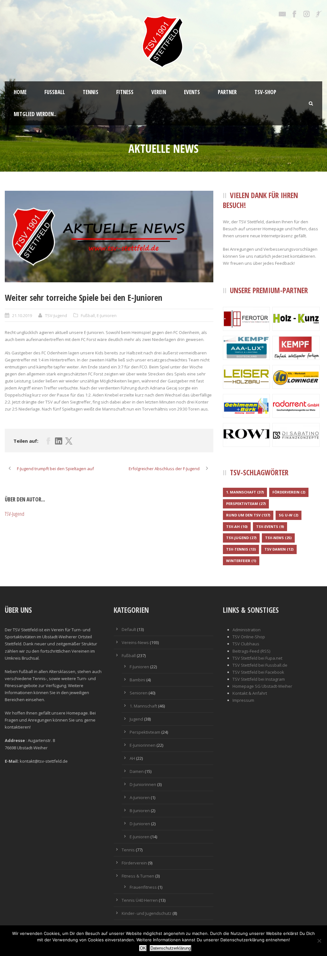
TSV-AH (236, 526)
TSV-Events (270, 526)
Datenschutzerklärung (170, 948)
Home (20, 92)
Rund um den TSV (248, 515)
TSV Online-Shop (248, 637)
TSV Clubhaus (245, 644)
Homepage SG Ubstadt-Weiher (262, 686)
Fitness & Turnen (138, 876)
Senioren (139, 693)
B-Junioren (140, 810)
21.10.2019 (22, 315)
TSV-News (278, 537)
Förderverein (288, 492)
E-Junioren (107, 315)
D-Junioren (140, 823)
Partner (227, 92)
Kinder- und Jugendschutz (146, 913)
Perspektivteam (246, 503)
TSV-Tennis (241, 549)
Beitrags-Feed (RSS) (251, 651)
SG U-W (288, 515)
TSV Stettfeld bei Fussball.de (259, 665)
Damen (137, 771)
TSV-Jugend (56, 315)
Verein (158, 92)
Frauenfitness (143, 887)
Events (192, 92)
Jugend (136, 719)
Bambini (137, 680)
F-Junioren (139, 667)
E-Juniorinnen (143, 745)
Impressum (243, 700)
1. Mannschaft (245, 492)
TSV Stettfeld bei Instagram (258, 679)
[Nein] (319, 940)
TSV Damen (278, 549)
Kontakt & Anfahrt (249, 693)
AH (132, 758)
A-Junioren (140, 797)
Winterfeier (241, 560)
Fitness (124, 92)
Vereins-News (135, 642)
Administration (246, 630)
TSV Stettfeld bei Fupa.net (257, 658)
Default (129, 629)
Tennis (90, 92)
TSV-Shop (265, 92)
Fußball (54, 92)
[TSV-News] (109, 236)
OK (143, 948)
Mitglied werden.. (35, 114)
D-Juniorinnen (143, 784)
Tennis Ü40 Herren (140, 900)
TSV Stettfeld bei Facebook (258, 672)
